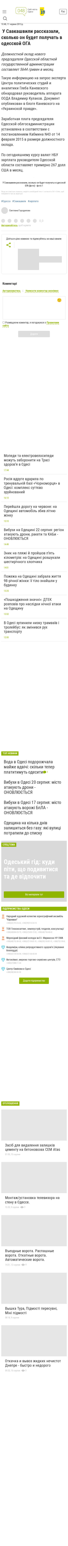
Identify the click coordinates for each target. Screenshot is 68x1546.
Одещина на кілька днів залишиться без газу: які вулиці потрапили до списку (32, 828)
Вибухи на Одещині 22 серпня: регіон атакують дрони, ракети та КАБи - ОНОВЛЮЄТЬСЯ (34, 534)
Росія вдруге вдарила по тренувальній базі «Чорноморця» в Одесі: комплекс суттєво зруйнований (32, 485)
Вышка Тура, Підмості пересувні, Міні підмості (31, 1310)
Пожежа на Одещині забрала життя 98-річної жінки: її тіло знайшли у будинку (32, 580)
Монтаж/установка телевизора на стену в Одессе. (32, 1200)
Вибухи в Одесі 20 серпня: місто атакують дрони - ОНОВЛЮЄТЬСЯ (32, 787)
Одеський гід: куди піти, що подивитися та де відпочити (31, 869)
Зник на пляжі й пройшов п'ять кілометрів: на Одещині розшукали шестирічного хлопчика (32, 557)
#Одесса (5, 201)
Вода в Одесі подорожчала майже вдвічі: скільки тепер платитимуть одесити (29, 767)
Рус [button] (63, 11)
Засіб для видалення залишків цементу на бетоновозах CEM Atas (32, 1147)
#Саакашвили (19, 201)
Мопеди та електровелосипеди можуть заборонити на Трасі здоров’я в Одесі (29, 460)
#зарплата (33, 201)
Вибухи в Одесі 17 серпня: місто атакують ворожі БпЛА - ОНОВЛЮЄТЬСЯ (32, 807)
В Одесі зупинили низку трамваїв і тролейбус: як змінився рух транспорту (31, 627)
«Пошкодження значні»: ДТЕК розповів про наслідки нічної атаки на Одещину (32, 603)
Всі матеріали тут (34, 894)
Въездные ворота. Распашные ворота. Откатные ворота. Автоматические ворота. (29, 1255)
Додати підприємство (34, 980)
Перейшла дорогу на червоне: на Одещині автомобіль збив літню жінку (30, 510)
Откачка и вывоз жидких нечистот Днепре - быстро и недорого (33, 1363)
